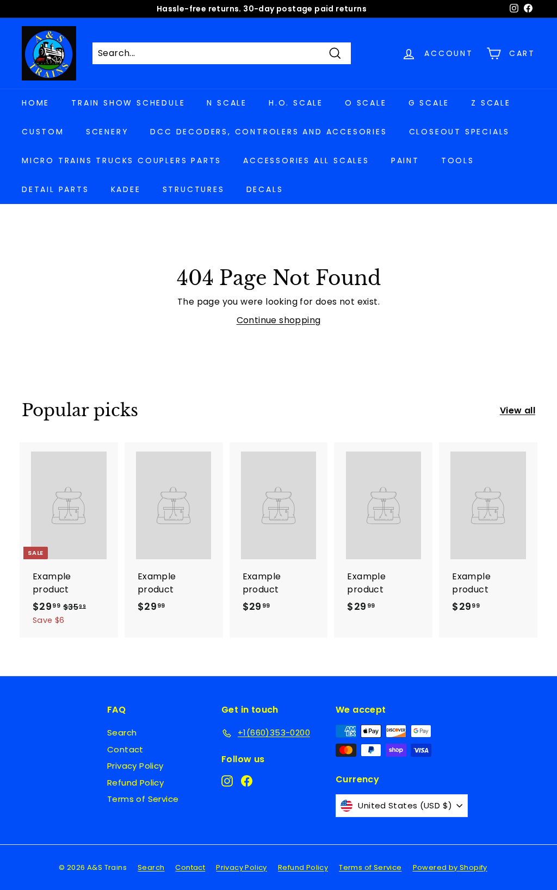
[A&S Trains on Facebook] (246, 780)
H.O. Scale (296, 102)
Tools (457, 160)
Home (35, 102)
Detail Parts (55, 189)
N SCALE (227, 102)
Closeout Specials (459, 131)
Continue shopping (279, 320)
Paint (405, 160)
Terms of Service (142, 799)
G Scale (429, 102)
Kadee (126, 189)
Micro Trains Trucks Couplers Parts (121, 160)
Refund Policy (135, 782)
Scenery (107, 131)
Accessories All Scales (306, 160)
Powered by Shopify (450, 867)
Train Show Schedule (128, 102)
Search (122, 732)
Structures (194, 189)
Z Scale (491, 102)
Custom (43, 131)
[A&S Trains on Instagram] (227, 780)
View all (517, 410)
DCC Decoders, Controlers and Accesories (268, 131)
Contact (125, 749)
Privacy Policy (135, 765)
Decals (264, 189)
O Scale (366, 102)
